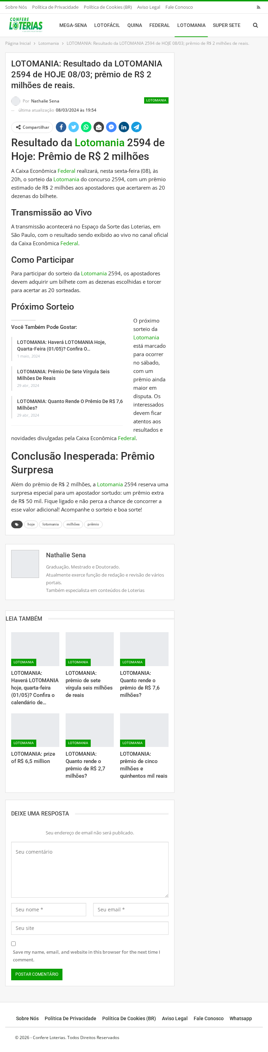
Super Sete (226, 25)
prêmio (93, 524)
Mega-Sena (73, 25)
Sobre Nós (16, 7)
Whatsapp (241, 1018)
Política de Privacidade (55, 7)
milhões (73, 524)
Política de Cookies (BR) (108, 7)
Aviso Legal (148, 7)
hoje (31, 524)
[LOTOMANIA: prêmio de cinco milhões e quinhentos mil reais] (144, 730)
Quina (134, 25)
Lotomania (191, 25)
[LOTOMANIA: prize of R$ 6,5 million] (35, 730)
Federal (159, 25)
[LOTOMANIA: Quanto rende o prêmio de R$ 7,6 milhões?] (144, 649)
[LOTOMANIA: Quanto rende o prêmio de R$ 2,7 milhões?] (90, 730)
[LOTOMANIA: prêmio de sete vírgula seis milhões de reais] (90, 649)
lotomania (51, 524)
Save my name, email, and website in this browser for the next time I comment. (86, 956)
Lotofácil (107, 25)
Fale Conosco (179, 7)
